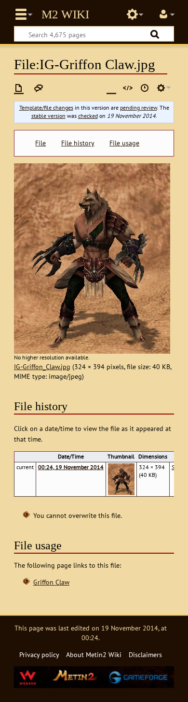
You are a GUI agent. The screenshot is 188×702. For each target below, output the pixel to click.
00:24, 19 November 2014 (71, 467)
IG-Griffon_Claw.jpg (42, 366)
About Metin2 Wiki (93, 654)
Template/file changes (46, 107)
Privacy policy (39, 654)
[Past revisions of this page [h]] (144, 88)
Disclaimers (145, 654)
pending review (138, 107)
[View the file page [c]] (19, 88)
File (40, 143)
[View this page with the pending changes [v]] (111, 88)
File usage (124, 143)
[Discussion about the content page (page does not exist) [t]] (38, 88)
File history (77, 143)
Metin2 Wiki (65, 14)
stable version (48, 115)
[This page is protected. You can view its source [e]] (128, 88)
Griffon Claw (51, 582)
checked (88, 115)
